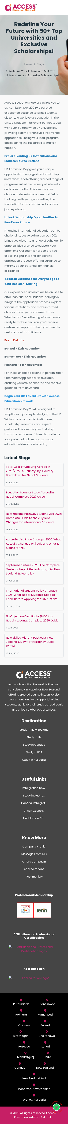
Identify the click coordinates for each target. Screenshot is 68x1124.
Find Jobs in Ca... (34, 818)
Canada (19, 1068)
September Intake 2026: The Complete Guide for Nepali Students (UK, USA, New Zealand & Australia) (33, 569)
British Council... (34, 811)
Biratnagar (20, 1036)
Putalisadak (21, 1004)
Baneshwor (47, 1004)
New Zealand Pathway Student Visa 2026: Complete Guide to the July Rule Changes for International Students (34, 518)
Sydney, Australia (34, 1100)
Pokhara (21, 1015)
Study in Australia (34, 760)
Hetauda (24, 1047)
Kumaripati (45, 1015)
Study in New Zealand (34, 730)
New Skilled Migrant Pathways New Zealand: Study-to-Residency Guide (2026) (30, 642)
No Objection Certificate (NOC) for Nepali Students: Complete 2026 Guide (32, 618)
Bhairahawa (47, 1036)
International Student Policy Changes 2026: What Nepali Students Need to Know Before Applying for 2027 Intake (32, 595)
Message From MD (34, 854)
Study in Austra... (34, 796)
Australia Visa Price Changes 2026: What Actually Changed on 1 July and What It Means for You (33, 543)
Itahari (45, 1047)
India (48, 1057)
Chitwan (24, 1025)
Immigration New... (34, 788)
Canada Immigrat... (34, 803)
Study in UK (34, 737)
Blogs (40, 64)
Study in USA (34, 752)
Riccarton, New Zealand (34, 1089)
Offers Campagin (34, 862)
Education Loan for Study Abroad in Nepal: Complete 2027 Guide (30, 494)
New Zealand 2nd (34, 1078)
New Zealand (45, 1068)
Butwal (45, 1025)
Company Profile (34, 847)
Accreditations (34, 869)
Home (28, 64)
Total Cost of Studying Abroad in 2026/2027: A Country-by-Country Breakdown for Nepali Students (29, 471)
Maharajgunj (25, 1057)
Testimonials (34, 877)
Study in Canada (34, 745)
